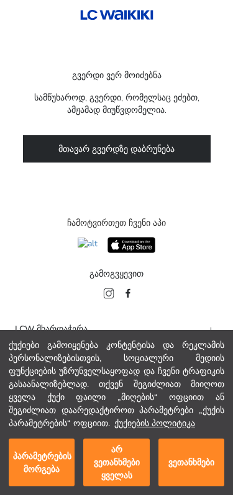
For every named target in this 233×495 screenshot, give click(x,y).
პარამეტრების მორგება (42, 462)
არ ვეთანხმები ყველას (117, 462)
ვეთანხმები (191, 462)
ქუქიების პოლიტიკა (154, 423)
